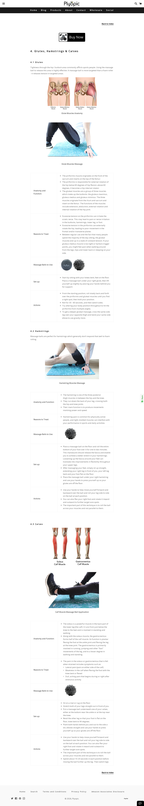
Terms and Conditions (54, 791)
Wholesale (96, 10)
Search (34, 791)
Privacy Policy (79, 791)
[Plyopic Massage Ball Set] (72, 37)
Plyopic (75, 798)
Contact (81, 10)
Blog (44, 10)
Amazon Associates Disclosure (108, 791)
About (69, 10)
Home (33, 10)
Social (110, 10)
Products (55, 10)
